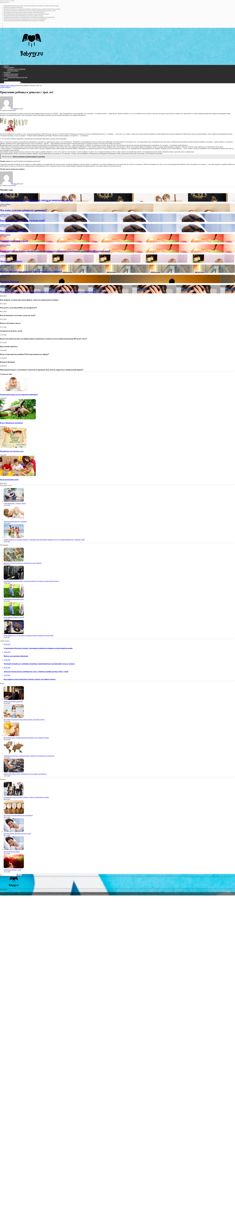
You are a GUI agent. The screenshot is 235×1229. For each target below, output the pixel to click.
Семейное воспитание (11, 75)
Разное (6, 79)
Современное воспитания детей (14, 599)
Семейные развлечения (11, 74)
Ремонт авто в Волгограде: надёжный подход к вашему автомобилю (25, 19)
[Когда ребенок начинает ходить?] (14, 615)
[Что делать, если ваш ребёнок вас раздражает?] (14, 813)
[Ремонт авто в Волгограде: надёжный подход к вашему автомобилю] (14, 772)
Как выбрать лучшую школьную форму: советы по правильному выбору (36, 200)
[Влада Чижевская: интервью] (18, 419)
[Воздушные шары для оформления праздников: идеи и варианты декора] (14, 735)
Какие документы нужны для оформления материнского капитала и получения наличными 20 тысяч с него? (55, 250)
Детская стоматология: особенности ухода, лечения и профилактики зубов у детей (29, 10)
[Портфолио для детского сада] (13, 447)
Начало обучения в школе (13, 230)
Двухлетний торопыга (11, 261)
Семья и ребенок (9, 67)
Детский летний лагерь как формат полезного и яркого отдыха (23, 15)
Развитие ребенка (12, 70)
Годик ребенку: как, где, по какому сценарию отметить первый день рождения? (29, 635)
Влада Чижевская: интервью (11, 423)
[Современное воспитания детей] (14, 597)
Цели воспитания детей (9, 479)
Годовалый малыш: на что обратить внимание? (19, 394)
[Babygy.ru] (31, 59)
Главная (6, 66)
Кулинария (7, 72)
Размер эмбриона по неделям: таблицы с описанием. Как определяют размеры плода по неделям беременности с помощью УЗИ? (44, 540)
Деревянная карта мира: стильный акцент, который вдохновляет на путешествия (29, 17)
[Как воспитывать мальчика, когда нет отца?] (14, 831)
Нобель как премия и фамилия (13, 7)
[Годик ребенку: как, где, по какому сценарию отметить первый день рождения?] (14, 633)
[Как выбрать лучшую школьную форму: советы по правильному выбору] (14, 795)
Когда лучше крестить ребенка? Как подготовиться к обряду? (31, 271)
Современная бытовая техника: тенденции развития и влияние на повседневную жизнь (31, 5)
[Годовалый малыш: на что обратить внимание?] (14, 390)
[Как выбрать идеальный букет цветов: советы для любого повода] (14, 717)
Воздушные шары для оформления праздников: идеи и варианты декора (26, 14)
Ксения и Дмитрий (9, 281)
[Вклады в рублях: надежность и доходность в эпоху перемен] (14, 561)
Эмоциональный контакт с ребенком (15, 521)
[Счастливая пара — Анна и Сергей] (14, 501)
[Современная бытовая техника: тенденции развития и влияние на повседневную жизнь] (14, 579)
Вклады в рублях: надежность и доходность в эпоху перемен (23, 563)
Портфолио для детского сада (12, 451)
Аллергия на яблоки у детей (14, 240)
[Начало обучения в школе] (14, 849)
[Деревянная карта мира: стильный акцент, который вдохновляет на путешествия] (14, 754)
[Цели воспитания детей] (18, 475)
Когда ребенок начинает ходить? (14, 617)
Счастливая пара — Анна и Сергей (15, 503)
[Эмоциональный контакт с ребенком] (14, 519)
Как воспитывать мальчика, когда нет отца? (22, 220)
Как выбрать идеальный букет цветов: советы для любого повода (24, 12)
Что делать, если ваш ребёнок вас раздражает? (23, 210)
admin (15, 109)
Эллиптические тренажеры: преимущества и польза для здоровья (24, 20)
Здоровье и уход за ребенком (16, 69)
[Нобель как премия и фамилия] (14, 699)
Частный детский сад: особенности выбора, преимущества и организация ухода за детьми (32, 9)
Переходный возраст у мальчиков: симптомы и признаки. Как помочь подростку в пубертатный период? (52, 291)
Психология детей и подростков (17, 77)
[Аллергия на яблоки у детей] (14, 868)
